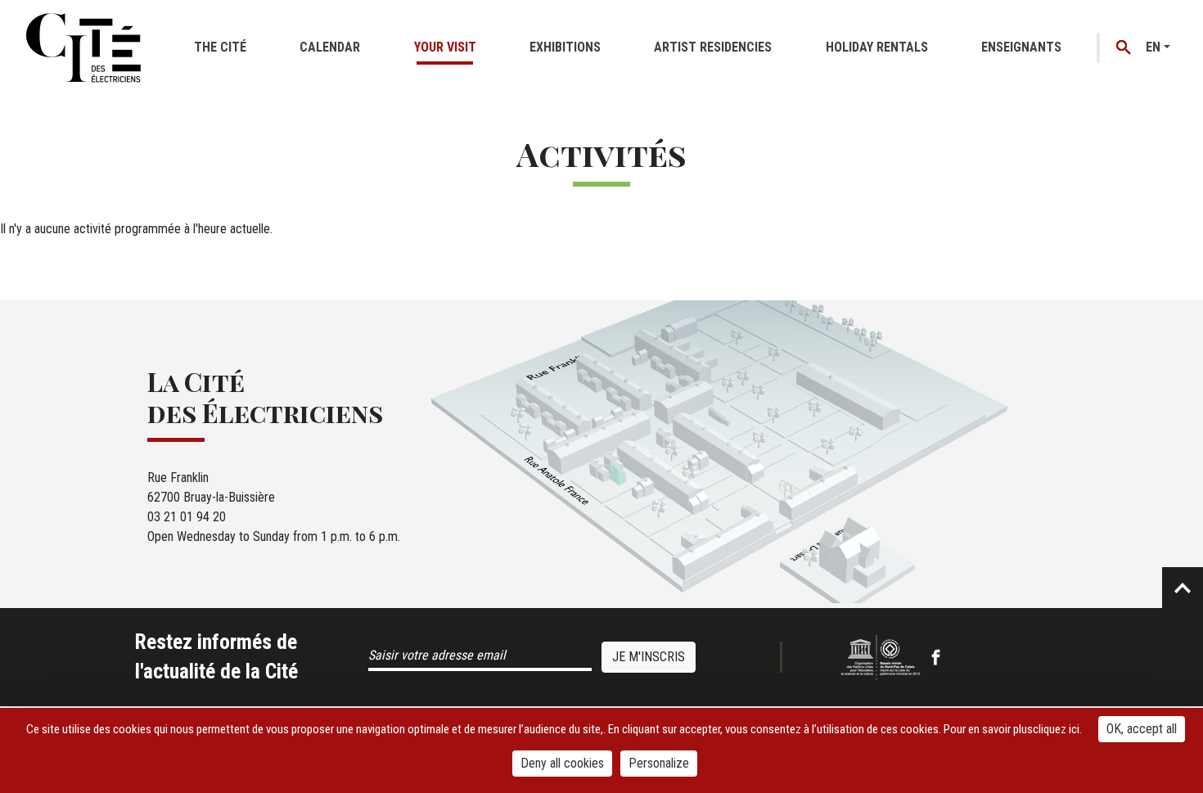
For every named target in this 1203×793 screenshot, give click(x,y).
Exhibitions (565, 47)
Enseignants (1021, 47)
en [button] (1153, 47)
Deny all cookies (562, 763)
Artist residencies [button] (713, 47)
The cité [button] (220, 47)
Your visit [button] (445, 47)
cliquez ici (1056, 729)
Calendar (330, 47)
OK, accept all (1141, 729)
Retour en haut (1182, 587)
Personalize (659, 763)
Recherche (1124, 48)
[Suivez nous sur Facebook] (935, 657)
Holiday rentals (877, 47)
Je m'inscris (648, 657)
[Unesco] (880, 657)
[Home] (83, 47)
